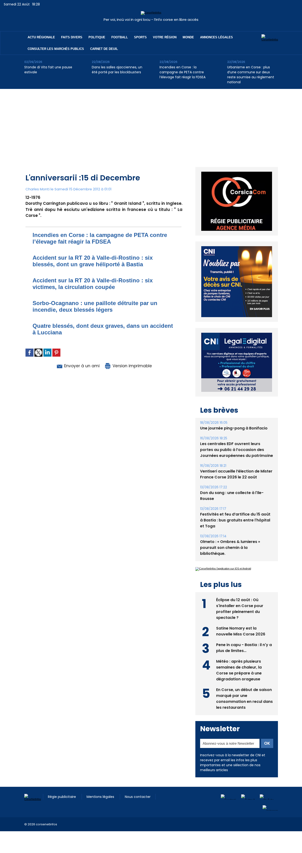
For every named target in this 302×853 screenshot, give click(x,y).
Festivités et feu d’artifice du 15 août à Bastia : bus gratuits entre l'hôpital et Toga (235, 520)
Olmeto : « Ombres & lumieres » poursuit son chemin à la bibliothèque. (230, 547)
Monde (188, 37)
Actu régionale (41, 37)
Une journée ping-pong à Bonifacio (234, 428)
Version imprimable (131, 366)
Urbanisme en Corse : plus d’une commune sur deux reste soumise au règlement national (250, 74)
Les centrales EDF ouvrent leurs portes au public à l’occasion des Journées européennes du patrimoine (236, 449)
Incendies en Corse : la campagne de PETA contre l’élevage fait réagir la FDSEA (182, 72)
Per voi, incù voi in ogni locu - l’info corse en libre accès (151, 19)
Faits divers (71, 37)
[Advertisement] (151, 124)
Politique (96, 37)
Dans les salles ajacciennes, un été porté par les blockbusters (117, 69)
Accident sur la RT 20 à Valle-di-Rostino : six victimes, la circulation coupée (93, 283)
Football (119, 37)
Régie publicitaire (62, 796)
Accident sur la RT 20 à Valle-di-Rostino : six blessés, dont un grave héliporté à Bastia (93, 260)
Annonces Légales (216, 37)
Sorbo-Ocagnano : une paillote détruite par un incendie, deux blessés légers (95, 306)
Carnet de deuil (104, 49)
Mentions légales (101, 796)
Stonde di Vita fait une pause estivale (48, 69)
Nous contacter (138, 796)
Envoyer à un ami (81, 366)
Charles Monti (37, 189)
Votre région (164, 37)
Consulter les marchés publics (56, 49)
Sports (140, 37)
